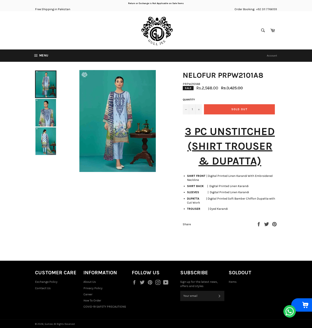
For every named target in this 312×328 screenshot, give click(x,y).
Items (233, 282)
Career (88, 294)
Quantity (189, 99)
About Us (89, 282)
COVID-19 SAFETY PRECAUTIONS (104, 306)
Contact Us (43, 288)
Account (272, 55)
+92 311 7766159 (266, 9)
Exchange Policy (46, 282)
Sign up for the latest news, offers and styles (199, 284)
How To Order (92, 300)
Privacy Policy (93, 288)
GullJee (49, 324)
